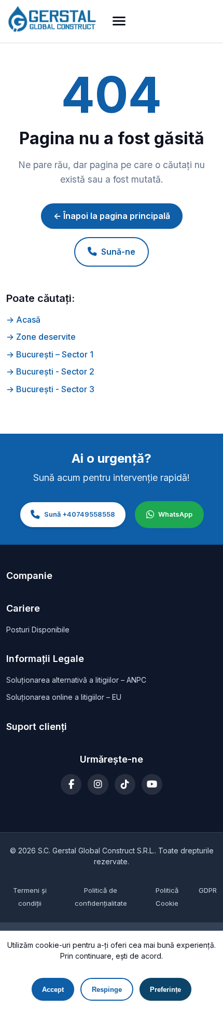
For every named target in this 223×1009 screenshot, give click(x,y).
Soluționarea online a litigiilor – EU (63, 697)
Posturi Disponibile (37, 629)
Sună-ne (118, 251)
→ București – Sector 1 (49, 354)
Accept (53, 989)
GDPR (208, 890)
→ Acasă (23, 319)
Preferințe (165, 989)
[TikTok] (125, 784)
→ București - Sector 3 (50, 389)
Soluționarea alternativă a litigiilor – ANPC (76, 679)
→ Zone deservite (41, 336)
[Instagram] (98, 784)
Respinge (107, 989)
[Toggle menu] (119, 21)
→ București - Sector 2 (50, 371)
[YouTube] (152, 784)
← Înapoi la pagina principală (111, 216)
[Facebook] (71, 784)
